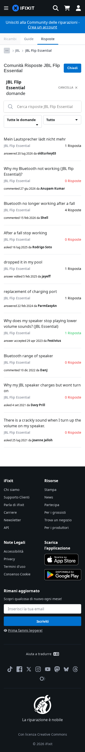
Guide (29, 39)
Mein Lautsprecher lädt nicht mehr (35, 139)
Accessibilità (13, 551)
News (48, 497)
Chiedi (72, 68)
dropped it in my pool (23, 262)
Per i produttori (56, 527)
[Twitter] (29, 669)
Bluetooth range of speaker (28, 355)
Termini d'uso (14, 566)
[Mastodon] (57, 669)
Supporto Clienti (17, 497)
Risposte (48, 39)
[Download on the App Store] (61, 559)
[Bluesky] (66, 669)
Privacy (9, 559)
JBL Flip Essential (38, 50)
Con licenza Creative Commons (42, 734)
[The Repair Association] (42, 679)
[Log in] (78, 8)
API (6, 527)
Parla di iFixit (14, 505)
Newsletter (12, 520)
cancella (65, 87)
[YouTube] (48, 669)
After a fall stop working (25, 232)
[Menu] (6, 8)
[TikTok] (10, 669)
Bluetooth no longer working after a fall (39, 203)
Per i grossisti (55, 512)
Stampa (50, 489)
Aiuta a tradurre (38, 654)
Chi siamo (11, 489)
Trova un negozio (58, 520)
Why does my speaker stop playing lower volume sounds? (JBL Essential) (40, 323)
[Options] (7, 50)
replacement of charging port (30, 291)
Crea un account (42, 27)
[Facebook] (19, 669)
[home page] (23, 8)
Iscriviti (43, 621)
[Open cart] (67, 8)
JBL (17, 50)
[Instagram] (38, 669)
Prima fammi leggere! (25, 630)
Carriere (10, 512)
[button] (55, 8)
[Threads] (75, 669)
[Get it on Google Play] (62, 574)
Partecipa (51, 505)
